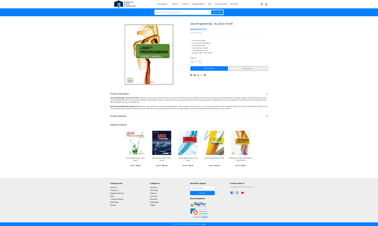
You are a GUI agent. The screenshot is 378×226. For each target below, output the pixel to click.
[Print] (198, 75)
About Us (175, 4)
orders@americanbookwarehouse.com (242, 187)
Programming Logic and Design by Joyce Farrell (240, 159)
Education (153, 199)
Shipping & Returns (198, 4)
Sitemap (113, 205)
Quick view (135, 143)
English (152, 205)
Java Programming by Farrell (214, 158)
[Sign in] (261, 4)
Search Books (217, 12)
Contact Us (185, 4)
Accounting (154, 190)
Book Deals (234, 4)
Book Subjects (162, 4)
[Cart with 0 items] (266, 4)
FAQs (210, 4)
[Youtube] (242, 193)
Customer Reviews (221, 4)
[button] (200, 213)
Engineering (154, 202)
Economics (154, 196)
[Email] (195, 75)
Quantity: (193, 58)
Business (153, 193)
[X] (201, 75)
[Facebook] (191, 75)
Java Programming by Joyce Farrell (135, 159)
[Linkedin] (205, 75)
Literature (153, 187)
